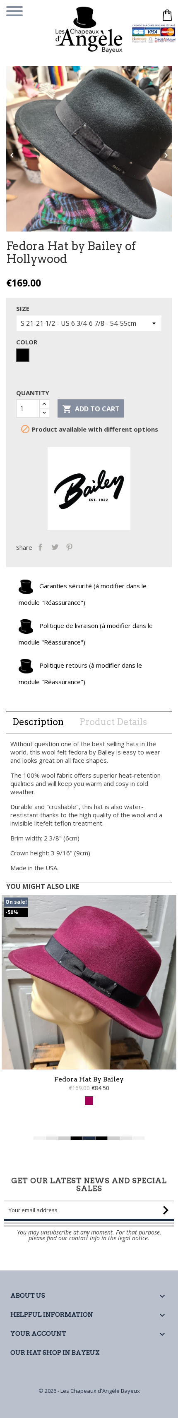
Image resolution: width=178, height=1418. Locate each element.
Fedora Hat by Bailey (89, 1079)
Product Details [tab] (113, 721)
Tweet (55, 546)
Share (40, 546)
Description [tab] (38, 721)
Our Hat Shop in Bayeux (55, 1352)
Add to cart (91, 409)
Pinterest (69, 546)
